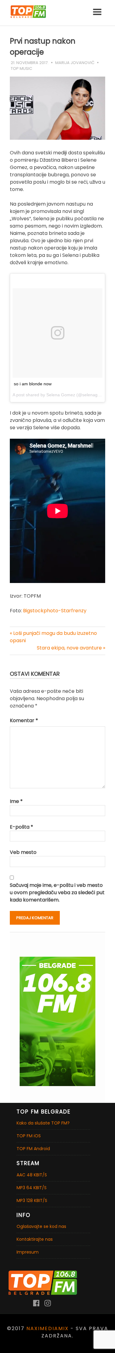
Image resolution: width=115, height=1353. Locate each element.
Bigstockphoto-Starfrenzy (54, 610)
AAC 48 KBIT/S (32, 1175)
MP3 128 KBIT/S (32, 1200)
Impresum (28, 1252)
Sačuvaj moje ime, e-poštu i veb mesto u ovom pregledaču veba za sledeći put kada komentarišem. (57, 892)
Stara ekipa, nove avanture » (71, 647)
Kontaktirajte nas (35, 1239)
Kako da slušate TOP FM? (43, 1123)
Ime (16, 801)
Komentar (24, 720)
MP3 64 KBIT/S (32, 1188)
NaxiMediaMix (47, 1328)
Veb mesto (23, 852)
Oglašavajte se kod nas (41, 1226)
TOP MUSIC (21, 68)
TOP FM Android (33, 1149)
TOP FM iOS (29, 1136)
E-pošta (21, 826)
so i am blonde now (33, 383)
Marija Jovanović (74, 63)
